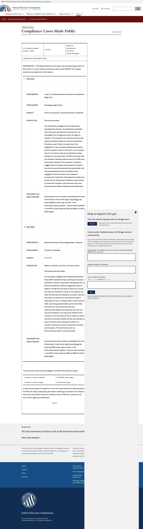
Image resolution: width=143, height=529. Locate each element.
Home (4, 19)
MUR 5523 (30, 79)
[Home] (36, 8)
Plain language (78, 472)
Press (24, 473)
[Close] (136, 212)
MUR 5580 (30, 227)
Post (91, 292)
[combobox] (124, 9)
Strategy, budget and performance (79, 482)
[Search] (138, 9)
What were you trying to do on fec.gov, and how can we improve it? (110, 251)
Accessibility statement (77, 476)
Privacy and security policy (78, 467)
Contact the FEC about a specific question (119, 296)
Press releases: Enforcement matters (19, 19)
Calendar (95, 9)
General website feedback (98, 264)
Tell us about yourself (97, 277)
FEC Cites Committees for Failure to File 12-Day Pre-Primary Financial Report (55, 431)
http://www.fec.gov (72, 199)
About (24, 466)
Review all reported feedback (97, 296)
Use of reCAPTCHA (93, 298)
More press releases (30, 438)
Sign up (92, 224)
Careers (24, 470)
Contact (25, 477)
